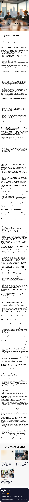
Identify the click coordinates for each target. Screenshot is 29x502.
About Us (19, 499)
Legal (26, 499)
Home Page (4, 496)
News (8, 496)
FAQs (11, 496)
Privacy (22, 499)
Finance (3, 21)
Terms (24, 499)
